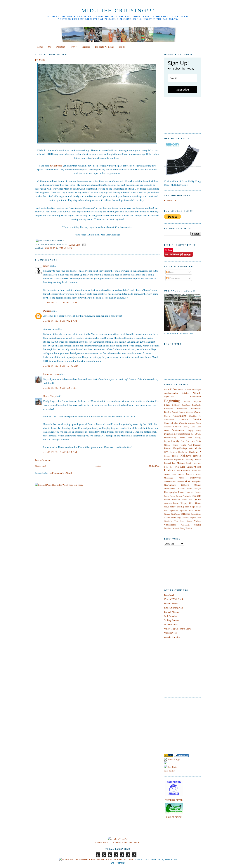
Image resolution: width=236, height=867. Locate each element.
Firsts (198, 441)
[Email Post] (83, 245)
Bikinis (167, 404)
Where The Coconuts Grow (177, 628)
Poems (166, 496)
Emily (46, 265)
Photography (170, 492)
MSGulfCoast (170, 481)
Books (167, 412)
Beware (187, 401)
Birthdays (176, 404)
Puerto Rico (187, 499)
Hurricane (168, 459)
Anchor (188, 389)
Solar (166, 510)
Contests (183, 423)
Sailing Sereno (171, 620)
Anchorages (196, 389)
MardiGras (196, 470)
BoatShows (196, 408)
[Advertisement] (175, 723)
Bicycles (197, 401)
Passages (197, 488)
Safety (173, 506)
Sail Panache (170, 616)
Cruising (186, 426)
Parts (189, 488)
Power (172, 496)
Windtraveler (170, 632)
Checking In (195, 416)
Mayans (181, 474)
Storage (167, 514)
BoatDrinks (196, 405)
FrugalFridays (180, 448)
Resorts (176, 503)
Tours (182, 521)
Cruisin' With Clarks (174, 599)
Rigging (184, 503)
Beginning (51, 248)
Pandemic (181, 488)
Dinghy (190, 430)
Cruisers (177, 426)
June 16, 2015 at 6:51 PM (60, 387)
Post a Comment (43, 460)
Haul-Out (183, 452)
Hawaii (167, 456)
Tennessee (186, 517)
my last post (56, 165)
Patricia (47, 310)
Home (40, 46)
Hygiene (177, 459)
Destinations (178, 430)
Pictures (86, 46)
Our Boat (60, 46)
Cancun (197, 412)
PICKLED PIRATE (174, 817)
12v (165, 389)
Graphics (173, 452)
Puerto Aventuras (172, 499)
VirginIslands (170, 524)
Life (69, 248)
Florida (183, 444)
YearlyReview (186, 528)
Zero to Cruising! (172, 637)
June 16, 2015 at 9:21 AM (60, 302)
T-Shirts (167, 517)
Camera (182, 412)
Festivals (190, 441)
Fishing (167, 445)
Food (190, 445)
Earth (190, 437)
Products (187, 495)
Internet (167, 463)
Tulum (189, 521)
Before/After (195, 396)
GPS (166, 452)
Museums (180, 481)
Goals (198, 448)
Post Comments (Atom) (60, 472)
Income (198, 459)
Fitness (175, 444)
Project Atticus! (172, 611)
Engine (167, 441)
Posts (171, 272)
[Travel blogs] (168, 755)
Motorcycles (195, 477)
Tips (176, 521)
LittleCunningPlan (173, 607)
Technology (176, 517)
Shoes (198, 506)
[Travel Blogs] (172, 759)
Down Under (196, 434)
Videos (197, 521)
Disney (198, 430)
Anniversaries (171, 393)
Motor (181, 477)
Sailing (180, 506)
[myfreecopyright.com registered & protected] (96, 859)
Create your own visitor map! (118, 842)
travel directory (169, 770)
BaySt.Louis (169, 396)
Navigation (196, 481)
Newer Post (40, 465)
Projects (196, 495)
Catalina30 (179, 415)
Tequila (193, 517)
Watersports (185, 524)
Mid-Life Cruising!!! (118, 10)
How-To (197, 455)
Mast (174, 474)
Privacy (179, 496)
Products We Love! (104, 46)
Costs (198, 423)
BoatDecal (186, 405)
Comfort (197, 419)
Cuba (193, 426)
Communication (171, 423)
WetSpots (168, 528)
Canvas (167, 416)
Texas (199, 517)
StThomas (185, 513)
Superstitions (196, 514)
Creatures (167, 426)
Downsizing (170, 437)
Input (122, 46)
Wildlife (176, 528)
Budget (175, 412)
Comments (174, 278)
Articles (185, 393)
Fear (183, 441)
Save (170, 250)
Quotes (197, 499)
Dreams (182, 437)
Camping (189, 412)
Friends (167, 448)
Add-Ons (172, 389)
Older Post (154, 465)
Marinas (167, 474)
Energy (198, 437)
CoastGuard (169, 419)
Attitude (197, 393)
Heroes (175, 455)
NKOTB (185, 484)
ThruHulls (168, 521)
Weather (197, 524)
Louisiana (170, 470)
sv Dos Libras (171, 624)
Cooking (191, 423)
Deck (199, 426)
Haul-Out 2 (195, 452)
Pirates (181, 492)
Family (62, 248)
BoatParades (182, 408)
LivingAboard (194, 466)
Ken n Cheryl (50, 396)
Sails (187, 506)
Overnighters (169, 488)
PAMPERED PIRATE (174, 800)
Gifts (191, 448)
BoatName (168, 408)
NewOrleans (170, 484)
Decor (166, 430)
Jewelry (189, 463)
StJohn (198, 510)
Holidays (186, 455)
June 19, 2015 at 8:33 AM (60, 452)
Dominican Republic (173, 433)
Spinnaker (174, 510)
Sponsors (183, 510)
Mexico (190, 474)
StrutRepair (175, 514)
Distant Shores (171, 603)
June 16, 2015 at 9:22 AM (60, 320)
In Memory (187, 459)
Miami (198, 474)
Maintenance (183, 470)
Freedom (197, 444)
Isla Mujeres (178, 462)
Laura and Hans (51, 374)
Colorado (184, 419)
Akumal (181, 389)
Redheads (168, 503)
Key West (174, 467)
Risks (191, 503)
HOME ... (41, 59)
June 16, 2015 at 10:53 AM (61, 365)
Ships (192, 506)
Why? (74, 46)
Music (188, 481)
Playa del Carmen (193, 492)
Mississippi (168, 477)
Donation (186, 433)
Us (49, 46)
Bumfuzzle (169, 595)
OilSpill (197, 484)
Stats (191, 510)
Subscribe (182, 89)
